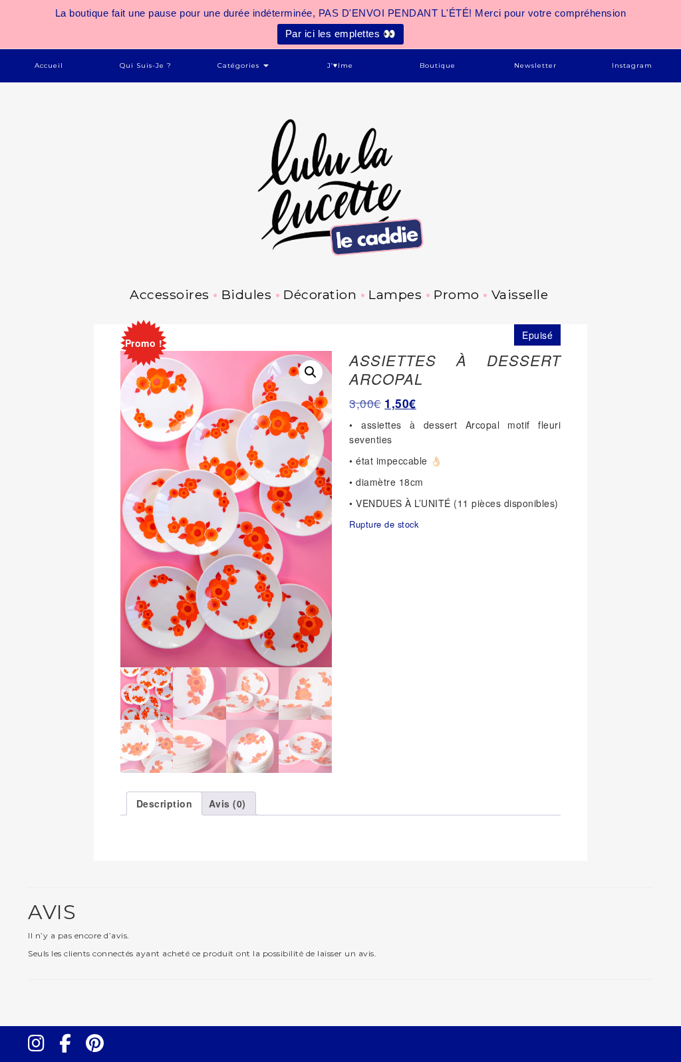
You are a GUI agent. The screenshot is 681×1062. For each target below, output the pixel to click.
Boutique (438, 65)
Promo (456, 294)
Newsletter (535, 65)
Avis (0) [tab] (227, 803)
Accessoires (169, 294)
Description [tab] (164, 803)
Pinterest (99, 1055)
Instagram (632, 65)
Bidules (246, 294)
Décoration (319, 294)
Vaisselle (519, 294)
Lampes (395, 294)
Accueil (49, 65)
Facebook (70, 1055)
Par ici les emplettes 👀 (340, 33)
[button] (311, 372)
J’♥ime (340, 65)
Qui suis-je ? (146, 65)
